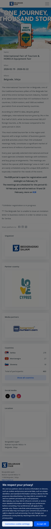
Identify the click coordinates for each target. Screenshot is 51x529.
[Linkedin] (23, 227)
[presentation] (6, 329)
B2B (34, 192)
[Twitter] (26, 227)
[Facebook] (19, 227)
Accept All (41, 524)
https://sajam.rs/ (7, 480)
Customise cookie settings (17, 524)
